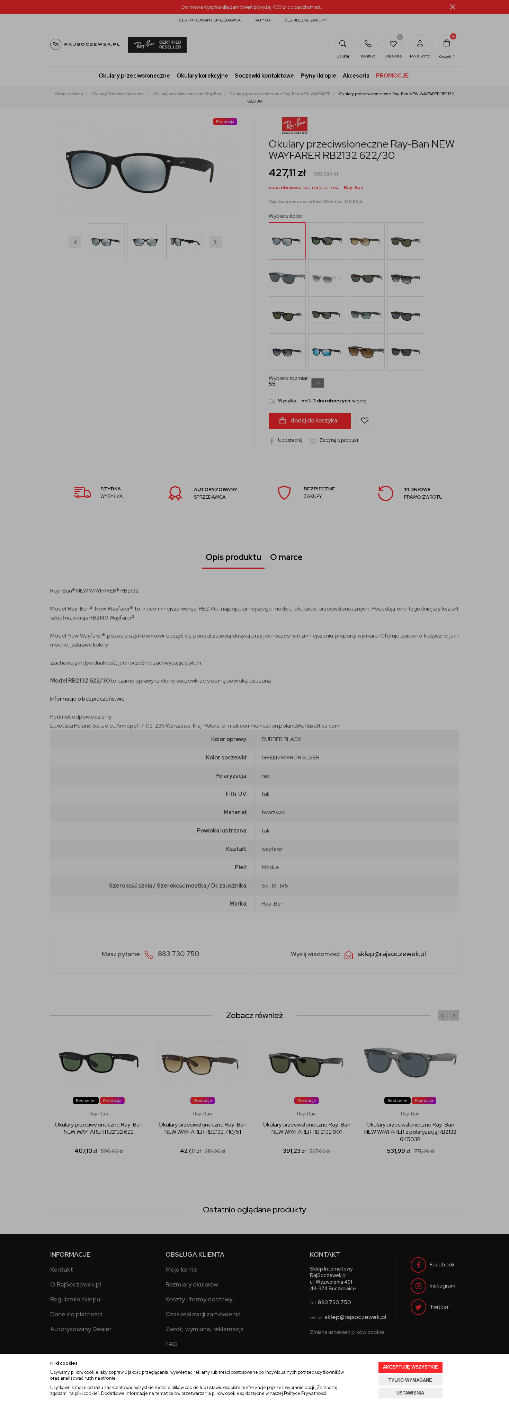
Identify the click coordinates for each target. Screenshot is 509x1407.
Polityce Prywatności (305, 1393)
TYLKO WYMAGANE (410, 1380)
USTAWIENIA (410, 1393)
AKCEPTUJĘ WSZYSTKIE (410, 1367)
